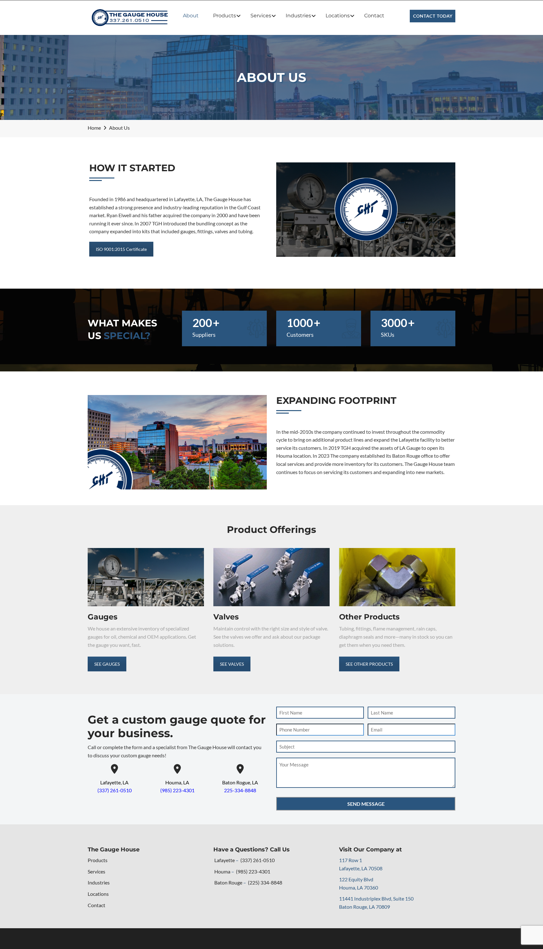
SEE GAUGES (107, 664)
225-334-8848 (240, 790)
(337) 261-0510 (114, 790)
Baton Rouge (228, 882)
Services (260, 16)
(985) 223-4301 (177, 790)
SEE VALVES (232, 664)
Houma (222, 871)
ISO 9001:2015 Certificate (121, 249)
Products (224, 16)
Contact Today (432, 16)
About (191, 16)
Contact (374, 16)
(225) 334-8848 (265, 882)
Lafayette (224, 860)
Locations (338, 16)
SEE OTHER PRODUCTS (369, 664)
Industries (298, 16)
